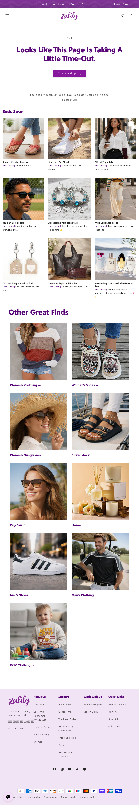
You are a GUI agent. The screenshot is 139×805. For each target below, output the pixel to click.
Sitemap (38, 741)
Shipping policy (88, 797)
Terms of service (69, 797)
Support (63, 696)
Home (76, 525)
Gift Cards (114, 726)
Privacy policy (51, 797)
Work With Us (93, 696)
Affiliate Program (93, 704)
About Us (40, 696)
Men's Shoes (19, 595)
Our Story (39, 704)
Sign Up (128, 4)
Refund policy (33, 797)
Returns (62, 745)
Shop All (113, 719)
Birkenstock (81, 455)
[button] (7, 15)
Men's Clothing (83, 595)
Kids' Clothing (20, 665)
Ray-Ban (16, 525)
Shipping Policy (67, 737)
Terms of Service (43, 727)
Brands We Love (117, 704)
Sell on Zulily (91, 711)
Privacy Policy (41, 734)
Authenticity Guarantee (65, 728)
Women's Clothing (23, 385)
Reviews (112, 711)
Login (117, 4)
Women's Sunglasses (25, 455)
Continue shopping (69, 73)
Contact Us (64, 711)
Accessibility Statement (65, 754)
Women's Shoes (83, 385)
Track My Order (67, 719)
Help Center (65, 704)
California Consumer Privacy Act (40, 715)
